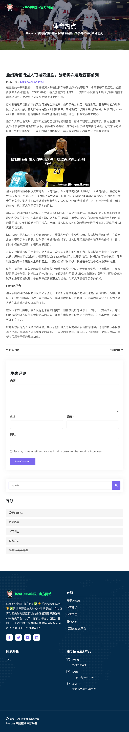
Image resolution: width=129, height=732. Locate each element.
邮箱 (70, 417)
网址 (13, 434)
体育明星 (14, 531)
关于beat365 (16, 513)
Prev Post (14, 350)
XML (8, 660)
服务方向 (14, 541)
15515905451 (79, 665)
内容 (13, 381)
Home (29, 33)
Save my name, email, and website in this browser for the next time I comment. (58, 451)
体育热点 (14, 522)
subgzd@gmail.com (83, 677)
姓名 (13, 417)
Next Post (115, 350)
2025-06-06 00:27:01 (32, 82)
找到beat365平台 (18, 550)
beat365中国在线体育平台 (21, 723)
